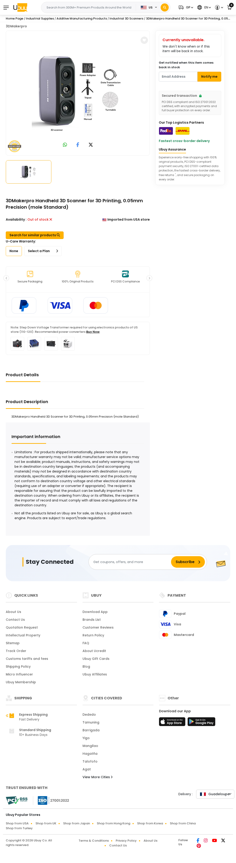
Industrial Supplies (40, 18)
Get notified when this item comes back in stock (186, 64)
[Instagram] (206, 841)
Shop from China (183, 823)
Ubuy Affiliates (95, 674)
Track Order (16, 651)
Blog (86, 666)
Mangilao (90, 745)
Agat (87, 769)
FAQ (86, 643)
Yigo (86, 738)
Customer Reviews (98, 627)
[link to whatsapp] (65, 145)
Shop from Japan (76, 823)
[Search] (165, 7)
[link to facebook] (77, 145)
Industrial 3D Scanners (126, 18)
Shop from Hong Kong (113, 823)
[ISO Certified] (51, 800)
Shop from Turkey (19, 828)
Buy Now (93, 332)
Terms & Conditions (94, 840)
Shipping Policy (18, 666)
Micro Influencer (19, 674)
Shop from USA (17, 823)
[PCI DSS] (16, 800)
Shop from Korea (150, 823)
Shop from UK (45, 823)
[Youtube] (214, 841)
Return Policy (93, 635)
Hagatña (90, 753)
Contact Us (15, 619)
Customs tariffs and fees (27, 658)
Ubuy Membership (21, 682)
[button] (185, 7)
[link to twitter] (91, 145)
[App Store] (173, 723)
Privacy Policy (126, 840)
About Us (13, 612)
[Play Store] (201, 723)
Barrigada (91, 730)
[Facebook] (198, 841)
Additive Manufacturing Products (81, 18)
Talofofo (90, 761)
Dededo (89, 714)
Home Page (14, 18)
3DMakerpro (16, 26)
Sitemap (13, 643)
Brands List (92, 619)
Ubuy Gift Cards (96, 658)
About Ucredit (94, 651)
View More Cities (97, 777)
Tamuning (91, 722)
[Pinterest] (199, 846)
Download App (95, 612)
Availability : (16, 219)
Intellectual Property (23, 635)
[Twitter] (223, 841)
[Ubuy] (20, 7)
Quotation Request (22, 627)
